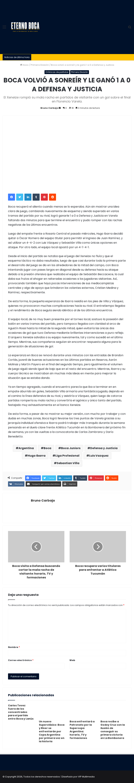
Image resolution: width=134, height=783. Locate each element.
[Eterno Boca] (25, 27)
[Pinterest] (44, 197)
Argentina (26, 448)
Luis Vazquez (99, 456)
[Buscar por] (129, 28)
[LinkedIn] (27, 197)
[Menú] (4, 28)
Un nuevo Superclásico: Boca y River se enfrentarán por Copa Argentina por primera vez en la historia (51, 731)
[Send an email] (60, 107)
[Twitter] (19, 197)
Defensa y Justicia (104, 448)
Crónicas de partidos (57, 72)
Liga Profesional (67, 456)
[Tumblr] (36, 197)
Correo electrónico (21, 660)
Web (72, 660)
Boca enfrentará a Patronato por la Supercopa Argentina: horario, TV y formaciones (82, 730)
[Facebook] (11, 197)
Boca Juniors (70, 448)
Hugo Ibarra (37, 456)
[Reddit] (52, 197)
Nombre (14, 647)
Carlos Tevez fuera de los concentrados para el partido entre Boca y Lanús (21, 712)
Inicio (25, 65)
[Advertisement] (83, 26)
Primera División (40, 65)
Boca (47, 448)
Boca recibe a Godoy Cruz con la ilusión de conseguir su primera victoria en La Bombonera (112, 730)
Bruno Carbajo (49, 107)
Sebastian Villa (68, 463)
